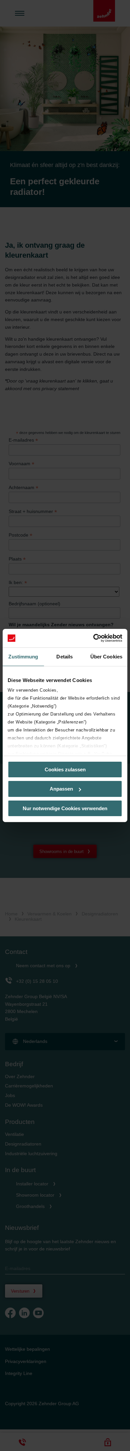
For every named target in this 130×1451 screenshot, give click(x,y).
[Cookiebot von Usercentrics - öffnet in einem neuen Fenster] (93, 638)
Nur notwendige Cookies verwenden (65, 808)
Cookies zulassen (65, 769)
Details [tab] (64, 656)
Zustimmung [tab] (23, 656)
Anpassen (61, 789)
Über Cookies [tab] (106, 656)
